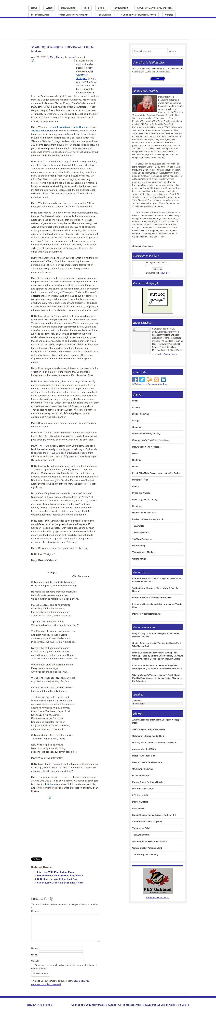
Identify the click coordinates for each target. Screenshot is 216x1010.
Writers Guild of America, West (147, 848)
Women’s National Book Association (149, 841)
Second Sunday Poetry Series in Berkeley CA (154, 815)
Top (2, 1)
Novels (135, 466)
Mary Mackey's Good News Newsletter (150, 440)
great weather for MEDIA (144, 749)
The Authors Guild (141, 828)
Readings (136, 506)
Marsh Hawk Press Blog (143, 756)
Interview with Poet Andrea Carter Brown (60, 875)
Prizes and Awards (141, 493)
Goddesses (137, 427)
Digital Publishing (140, 414)
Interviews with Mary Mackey (146, 434)
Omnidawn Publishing (142, 769)
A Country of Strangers (84, 75)
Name (34, 948)
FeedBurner (163, 273)
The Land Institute (140, 835)
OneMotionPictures (141, 775)
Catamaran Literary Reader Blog (148, 736)
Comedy (136, 407)
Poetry (135, 486)
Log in (185, 1004)
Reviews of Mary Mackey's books (148, 519)
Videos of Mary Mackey (143, 552)
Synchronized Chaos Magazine (147, 821)
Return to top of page (39, 1004)
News (135, 453)
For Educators (175, 668)
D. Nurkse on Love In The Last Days (57, 879)
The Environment (140, 532)
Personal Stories (140, 480)
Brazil (135, 401)
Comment (36, 911)
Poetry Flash (138, 808)
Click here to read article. (157, 898)
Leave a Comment (75, 57)
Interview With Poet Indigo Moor (55, 872)
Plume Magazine (140, 802)
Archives (136, 701)
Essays (136, 420)
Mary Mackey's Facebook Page (147, 762)
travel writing (138, 546)
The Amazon (138, 526)
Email (34, 954)
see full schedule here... (166, 353)
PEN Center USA (140, 795)
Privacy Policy (151, 1004)
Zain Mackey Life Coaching (145, 854)
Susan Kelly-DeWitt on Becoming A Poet (60, 882)
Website (35, 961)
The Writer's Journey (142, 539)
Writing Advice (139, 559)
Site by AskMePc (170, 1004)
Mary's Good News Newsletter (146, 447)
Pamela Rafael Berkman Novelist (148, 782)
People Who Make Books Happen (70, 127)
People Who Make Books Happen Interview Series (156, 473)
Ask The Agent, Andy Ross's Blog (148, 729)
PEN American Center (143, 789)
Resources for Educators (144, 513)
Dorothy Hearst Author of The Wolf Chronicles (154, 742)
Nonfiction (137, 460)
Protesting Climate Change (145, 499)
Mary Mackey (57, 27)
